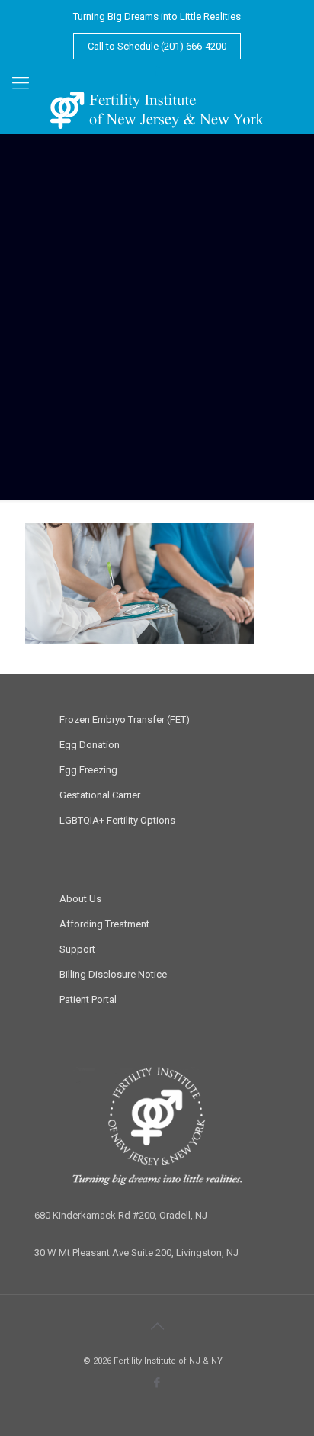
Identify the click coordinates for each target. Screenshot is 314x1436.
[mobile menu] (21, 83)
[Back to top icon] (157, 1326)
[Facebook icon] (157, 71)
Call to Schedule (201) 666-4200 (157, 46)
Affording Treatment (104, 924)
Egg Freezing (88, 770)
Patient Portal (88, 999)
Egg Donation (89, 744)
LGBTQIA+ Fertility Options (117, 820)
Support (77, 949)
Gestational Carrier (99, 795)
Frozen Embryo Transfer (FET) (124, 719)
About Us (80, 898)
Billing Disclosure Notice (113, 974)
